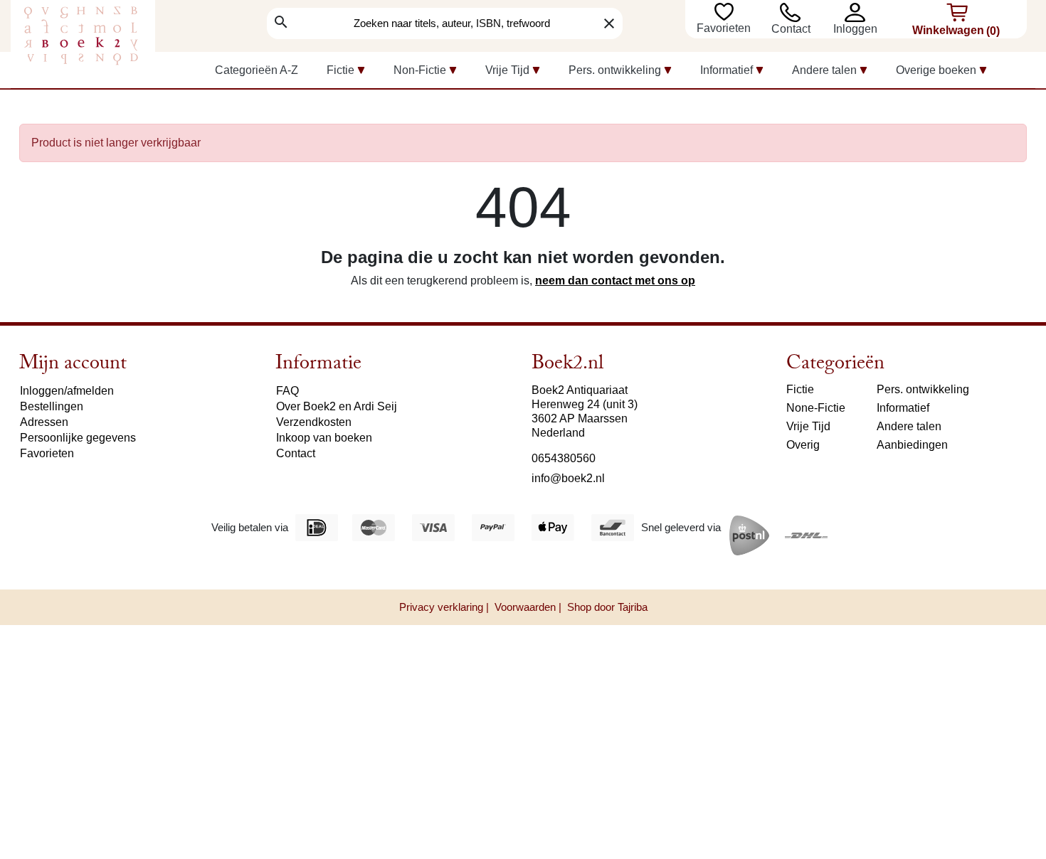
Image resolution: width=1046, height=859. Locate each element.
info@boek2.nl (568, 478)
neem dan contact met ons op (615, 280)
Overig (803, 445)
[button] (858, 12)
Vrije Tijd (808, 426)
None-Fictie (815, 408)
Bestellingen (51, 406)
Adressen (44, 422)
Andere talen (909, 426)
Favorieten (725, 28)
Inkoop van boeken (324, 438)
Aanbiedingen (912, 445)
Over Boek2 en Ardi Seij (336, 406)
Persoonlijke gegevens (78, 438)
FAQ (287, 391)
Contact (790, 29)
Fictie (800, 389)
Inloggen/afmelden (67, 391)
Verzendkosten (314, 422)
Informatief (903, 408)
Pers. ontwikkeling (923, 389)
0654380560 (564, 458)
